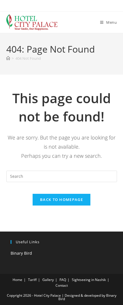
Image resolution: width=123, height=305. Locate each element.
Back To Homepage (61, 199)
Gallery (48, 279)
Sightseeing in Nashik (89, 279)
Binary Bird (21, 253)
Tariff (32, 279)
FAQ (62, 279)
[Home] (8, 58)
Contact (61, 285)
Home (17, 279)
